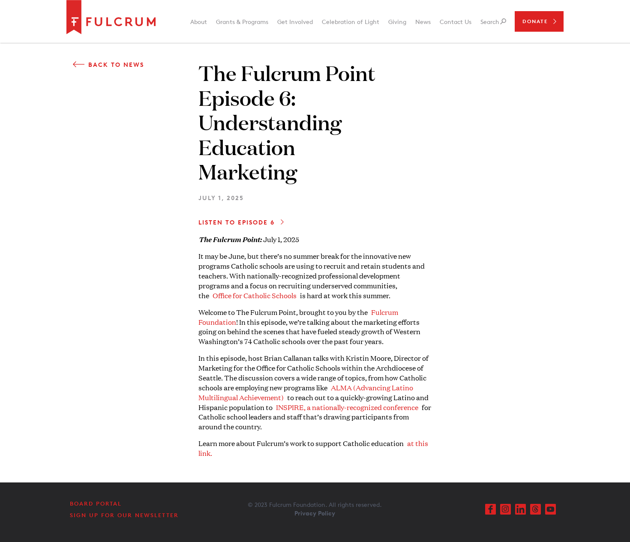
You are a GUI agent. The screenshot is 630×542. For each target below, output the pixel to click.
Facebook (490, 509)
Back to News (116, 64)
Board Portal (96, 503)
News (423, 21)
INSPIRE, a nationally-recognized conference (347, 407)
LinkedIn (520, 509)
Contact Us (455, 21)
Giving (397, 21)
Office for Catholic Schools (255, 295)
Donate (535, 21)
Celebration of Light (350, 21)
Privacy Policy (314, 513)
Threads (535, 509)
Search (489, 21)
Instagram (505, 509)
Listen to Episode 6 (236, 222)
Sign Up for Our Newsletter (124, 515)
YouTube (550, 509)
